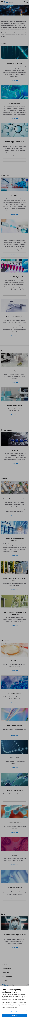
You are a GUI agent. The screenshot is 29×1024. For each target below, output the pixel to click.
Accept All (14, 1015)
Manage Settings (14, 1011)
